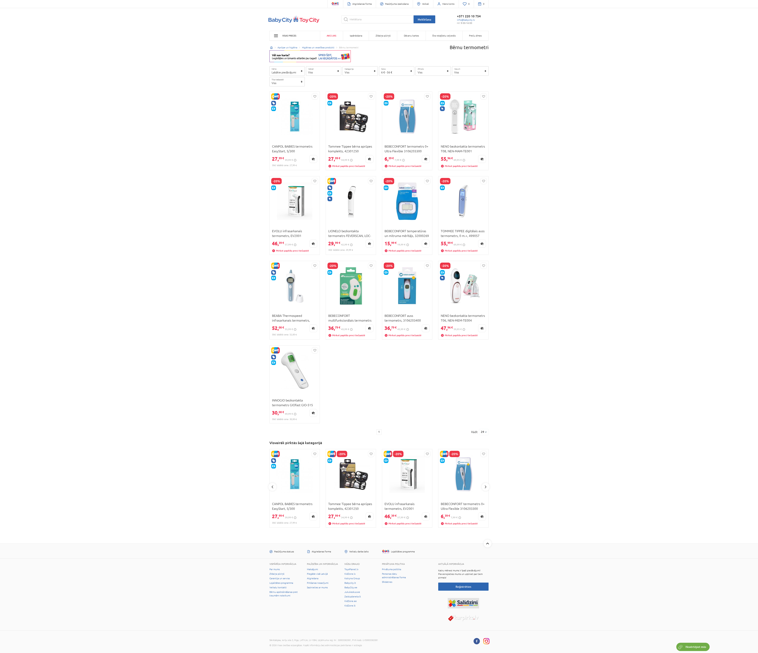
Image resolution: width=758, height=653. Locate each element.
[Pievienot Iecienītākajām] (315, 96)
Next (486, 487)
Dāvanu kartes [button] (411, 35)
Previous (272, 487)
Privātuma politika (391, 569)
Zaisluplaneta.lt (352, 596)
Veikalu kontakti (278, 587)
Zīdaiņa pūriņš (276, 574)
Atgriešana (312, 578)
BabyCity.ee (350, 587)
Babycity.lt (350, 583)
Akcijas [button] (331, 35)
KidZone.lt (350, 605)
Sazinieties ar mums (317, 587)
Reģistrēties (463, 586)
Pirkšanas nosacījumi (317, 583)
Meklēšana (424, 19)
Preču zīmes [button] (475, 35)
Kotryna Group (352, 578)
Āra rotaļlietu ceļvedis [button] (444, 35)
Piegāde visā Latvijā (317, 574)
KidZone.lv (350, 574)
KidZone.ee (350, 601)
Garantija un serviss (279, 578)
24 (482, 431)
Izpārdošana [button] (356, 35)
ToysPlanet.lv (351, 569)
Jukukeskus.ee (352, 592)
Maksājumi (312, 569)
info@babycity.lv (466, 20)
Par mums (274, 569)
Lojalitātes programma (281, 583)
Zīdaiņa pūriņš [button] (383, 35)
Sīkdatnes (387, 582)
